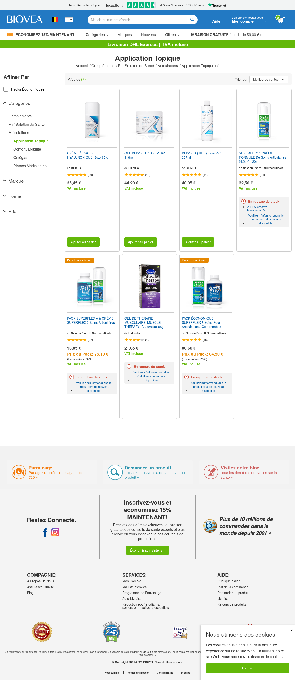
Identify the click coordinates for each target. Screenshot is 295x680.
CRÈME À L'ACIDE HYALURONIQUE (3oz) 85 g (87, 155)
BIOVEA (76, 168)
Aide (216, 21)
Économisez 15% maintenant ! (46, 34)
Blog (30, 592)
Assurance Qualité (40, 587)
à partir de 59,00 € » (225, 34)
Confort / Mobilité (27, 149)
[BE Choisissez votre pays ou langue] (57, 19)
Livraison (223, 598)
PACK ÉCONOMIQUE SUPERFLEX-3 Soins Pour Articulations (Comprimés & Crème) (201, 322)
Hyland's (134, 333)
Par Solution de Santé (136, 65)
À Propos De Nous (40, 581)
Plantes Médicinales (30, 165)
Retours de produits (231, 604)
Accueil (82, 65)
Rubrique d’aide (228, 581)
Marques (125, 34)
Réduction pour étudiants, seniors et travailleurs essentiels (145, 606)
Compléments (103, 65)
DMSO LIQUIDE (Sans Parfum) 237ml (204, 155)
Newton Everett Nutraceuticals (263, 168)
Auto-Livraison (132, 598)
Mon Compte (131, 581)
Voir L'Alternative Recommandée (256, 208)
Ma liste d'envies (134, 587)
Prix (12, 211)
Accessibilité (112, 672)
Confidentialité (165, 672)
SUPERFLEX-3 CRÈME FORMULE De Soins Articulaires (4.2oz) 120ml (262, 157)
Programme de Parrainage (141, 592)
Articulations (168, 65)
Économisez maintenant (147, 550)
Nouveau (148, 34)
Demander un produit (232, 592)
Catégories (19, 103)
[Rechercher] (192, 19)
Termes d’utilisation (138, 672)
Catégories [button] (95, 34)
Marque (16, 181)
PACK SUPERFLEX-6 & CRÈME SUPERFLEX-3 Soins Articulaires (91, 320)
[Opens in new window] (45, 532)
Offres (170, 34)
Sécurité (185, 672)
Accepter (247, 667)
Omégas (20, 157)
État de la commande (232, 587)
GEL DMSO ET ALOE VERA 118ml (144, 155)
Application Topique (31, 140)
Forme (15, 196)
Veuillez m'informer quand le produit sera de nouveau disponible (266, 219)
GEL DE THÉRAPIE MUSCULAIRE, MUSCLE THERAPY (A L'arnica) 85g (144, 322)
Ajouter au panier (83, 241)
